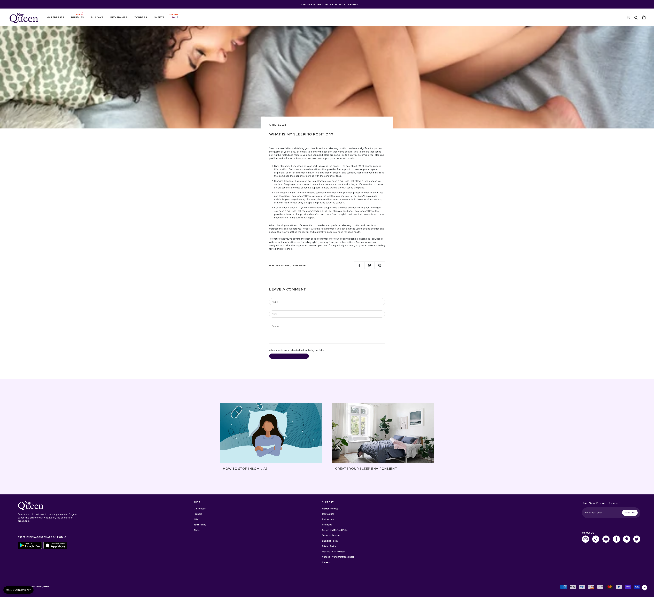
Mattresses (55, 17)
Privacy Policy (329, 546)
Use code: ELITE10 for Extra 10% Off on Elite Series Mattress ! (329, 4)
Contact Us (328, 513)
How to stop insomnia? (245, 469)
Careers (326, 562)
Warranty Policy (330, 508)
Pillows (97, 17)
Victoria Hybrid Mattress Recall (338, 556)
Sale (175, 17)
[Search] (636, 17)
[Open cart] (643, 17)
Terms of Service (331, 535)
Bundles (77, 17)
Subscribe (630, 512)
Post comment (289, 356)
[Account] (628, 17)
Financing (327, 524)
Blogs (196, 530)
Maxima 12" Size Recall (333, 551)
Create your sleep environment (366, 469)
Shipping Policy (330, 540)
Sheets (159, 17)
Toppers (140, 17)
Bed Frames (118, 17)
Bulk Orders (328, 519)
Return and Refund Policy (335, 530)
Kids (195, 519)
